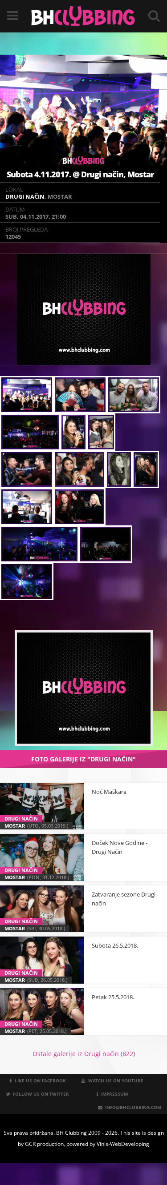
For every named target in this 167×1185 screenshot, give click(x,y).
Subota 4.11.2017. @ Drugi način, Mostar (80, 174)
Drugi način (25, 196)
